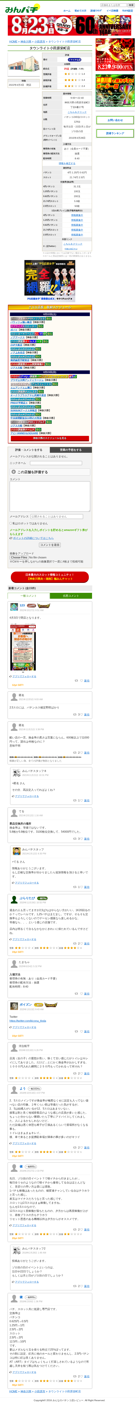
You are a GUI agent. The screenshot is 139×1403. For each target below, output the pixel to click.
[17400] (81, 1229)
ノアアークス (18, 337)
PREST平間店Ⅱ (19, 402)
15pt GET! (18, 1156)
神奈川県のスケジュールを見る (49, 438)
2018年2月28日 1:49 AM (34, 1252)
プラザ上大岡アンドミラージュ (27, 380)
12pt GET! (18, 685)
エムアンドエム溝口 (21, 387)
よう (23, 1088)
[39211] (81, 1073)
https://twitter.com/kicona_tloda (27, 1020)
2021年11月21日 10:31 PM (35, 775)
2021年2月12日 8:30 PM (34, 853)
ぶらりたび (27, 898)
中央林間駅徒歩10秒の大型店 (26, 418)
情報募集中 (77, 215)
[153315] (81, 993)
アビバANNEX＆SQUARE (24, 433)
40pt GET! (18, 1385)
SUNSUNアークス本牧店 (24, 410)
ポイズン (26, 1004)
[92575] (81, 1031)
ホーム (67, 10)
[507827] (81, 800)
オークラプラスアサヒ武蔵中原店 (28, 395)
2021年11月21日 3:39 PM (31, 729)
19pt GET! (18, 952)
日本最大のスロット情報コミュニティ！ (49, 576)
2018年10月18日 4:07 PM (32, 1093)
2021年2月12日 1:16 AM (31, 815)
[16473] (81, 1376)
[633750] (81, 680)
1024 (34, 1088)
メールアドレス (19, 516)
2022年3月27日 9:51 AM (32, 610)
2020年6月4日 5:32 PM (30, 966)
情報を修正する (67, 163)
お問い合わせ (115, 120)
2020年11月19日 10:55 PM (33, 902)
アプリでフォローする (24, 676)
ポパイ (14, 329)
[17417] (81, 1286)
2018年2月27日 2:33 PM (32, 1171)
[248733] (81, 943)
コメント (15, 479)
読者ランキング (115, 133)
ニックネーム (18, 463)
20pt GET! (18, 1238)
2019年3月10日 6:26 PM (31, 1050)
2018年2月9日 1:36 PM (31, 1301)
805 (31, 1166)
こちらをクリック (77, 112)
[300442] (81, 838)
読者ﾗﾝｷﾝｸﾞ (96, 10)
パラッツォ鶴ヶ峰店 (21, 322)
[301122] (81, 887)
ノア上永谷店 (18, 352)
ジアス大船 (16, 367)
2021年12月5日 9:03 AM (31, 699)
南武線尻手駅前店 (20, 360)
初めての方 (80, 10)
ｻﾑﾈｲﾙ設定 (127, 10)
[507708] (81, 752)
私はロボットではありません (30, 523)
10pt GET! (18, 1035)
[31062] (81, 1147)
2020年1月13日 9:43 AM (32, 1009)
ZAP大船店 (16, 345)
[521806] (81, 714)
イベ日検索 (112, 10)
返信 (87, 680)
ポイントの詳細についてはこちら (33, 538)
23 (42, 898)
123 (22, 605)
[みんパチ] (21, 9)
